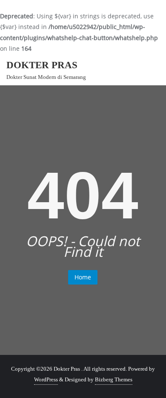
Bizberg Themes (113, 379)
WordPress (46, 379)
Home (82, 277)
